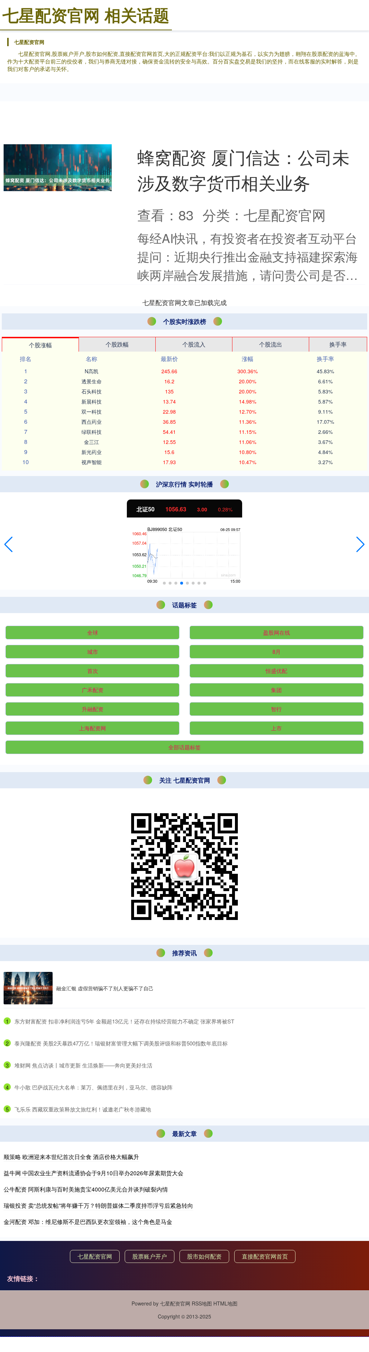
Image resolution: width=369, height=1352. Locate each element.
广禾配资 (92, 689)
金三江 (91, 441)
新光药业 (91, 451)
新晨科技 (91, 401)
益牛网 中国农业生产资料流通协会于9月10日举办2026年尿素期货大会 (93, 1173)
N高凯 (91, 371)
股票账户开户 (149, 1256)
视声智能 (91, 462)
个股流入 (193, 344)
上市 (276, 728)
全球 (92, 632)
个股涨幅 (40, 345)
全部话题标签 (184, 747)
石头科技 (91, 391)
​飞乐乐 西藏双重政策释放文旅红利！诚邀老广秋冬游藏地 (82, 1109)
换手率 (338, 344)
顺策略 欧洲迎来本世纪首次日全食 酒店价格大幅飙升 (71, 1157)
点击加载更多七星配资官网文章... (185, 302)
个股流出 (270, 344)
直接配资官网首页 (265, 1256)
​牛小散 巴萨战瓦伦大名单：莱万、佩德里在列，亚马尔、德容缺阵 (93, 1087)
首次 (92, 670)
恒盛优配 (276, 670)
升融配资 (92, 709)
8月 (276, 651)
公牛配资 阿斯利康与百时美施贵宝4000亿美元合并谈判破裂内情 (86, 1189)
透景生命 (91, 381)
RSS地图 (202, 1303)
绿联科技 (91, 431)
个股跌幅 (117, 344)
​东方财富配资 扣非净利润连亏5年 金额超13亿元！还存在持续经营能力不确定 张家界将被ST (124, 1021)
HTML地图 (225, 1303)
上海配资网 (92, 728)
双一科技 (91, 411)
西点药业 (91, 421)
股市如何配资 (204, 1256)
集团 (276, 689)
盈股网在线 (276, 632)
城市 (92, 651)
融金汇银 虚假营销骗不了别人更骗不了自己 (105, 988)
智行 (276, 709)
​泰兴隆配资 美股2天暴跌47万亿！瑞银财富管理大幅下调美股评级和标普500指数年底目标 (121, 1043)
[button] (8, 544)
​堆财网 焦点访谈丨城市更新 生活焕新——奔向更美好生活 (83, 1065)
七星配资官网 (94, 1256)
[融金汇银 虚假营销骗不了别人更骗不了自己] (28, 988)
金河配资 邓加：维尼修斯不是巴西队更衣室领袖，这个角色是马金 (88, 1221)
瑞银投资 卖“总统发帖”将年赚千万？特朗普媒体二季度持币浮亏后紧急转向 (98, 1205)
